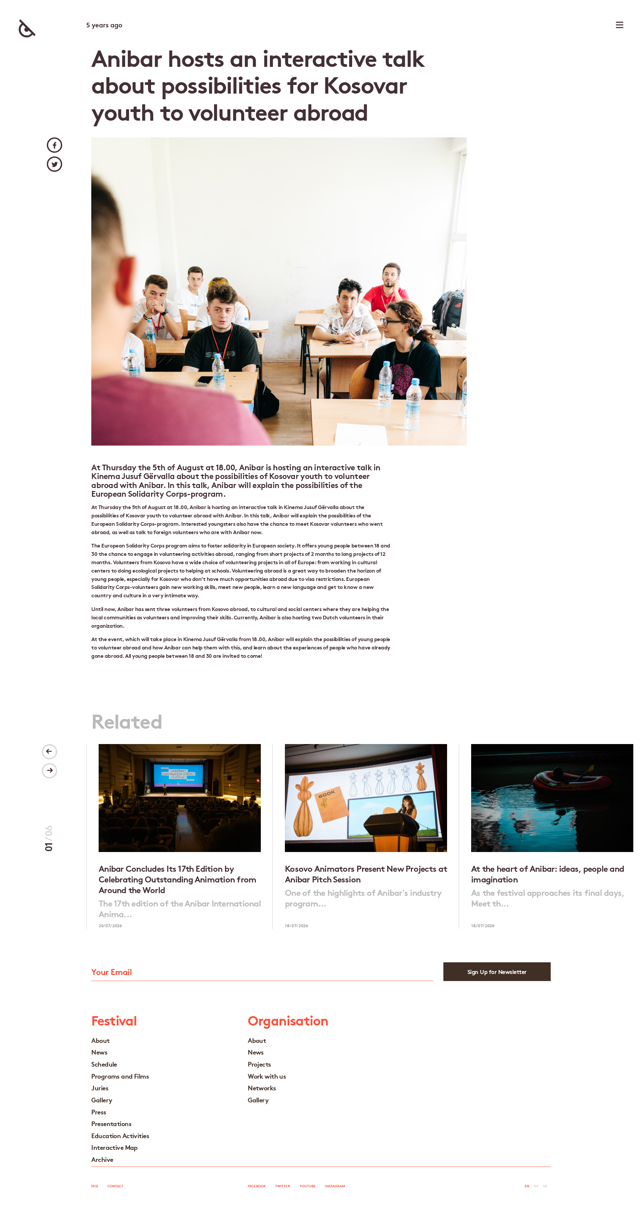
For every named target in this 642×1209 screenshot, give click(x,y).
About (100, 1040)
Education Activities (120, 1135)
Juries (99, 1087)
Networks (262, 1087)
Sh (536, 1185)
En (527, 1185)
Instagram (335, 1185)
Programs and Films (120, 1075)
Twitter (282, 1185)
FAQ (94, 1185)
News (99, 1051)
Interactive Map (114, 1147)
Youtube (308, 1185)
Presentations (111, 1123)
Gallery (101, 1099)
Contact (115, 1185)
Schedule (104, 1063)
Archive (102, 1159)
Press (98, 1111)
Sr (545, 1185)
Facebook (257, 1185)
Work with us (267, 1075)
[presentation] (49, 751)
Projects (259, 1063)
